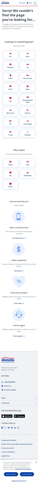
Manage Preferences (19, 481)
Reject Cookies (11, 474)
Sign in (30, 3)
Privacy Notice (27, 469)
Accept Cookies (27, 474)
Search (23, 3)
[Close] (36, 462)
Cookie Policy (18, 469)
